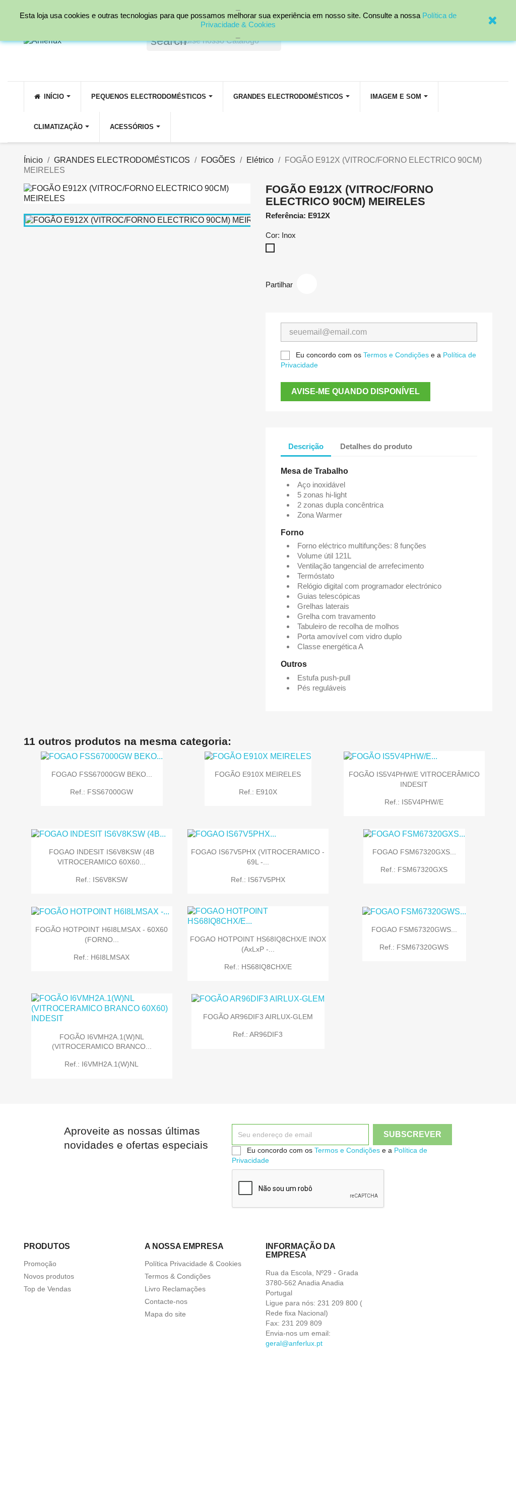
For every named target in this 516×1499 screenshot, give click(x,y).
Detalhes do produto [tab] (376, 446)
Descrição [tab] (306, 446)
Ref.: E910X (258, 792)
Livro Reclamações (175, 1289)
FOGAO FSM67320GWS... (414, 929)
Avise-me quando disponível (355, 391)
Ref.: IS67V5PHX (258, 880)
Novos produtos (49, 1276)
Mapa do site (165, 1314)
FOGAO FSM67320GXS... (414, 852)
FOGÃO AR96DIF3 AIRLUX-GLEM (258, 1017)
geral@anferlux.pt (294, 1343)
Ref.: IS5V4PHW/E (413, 802)
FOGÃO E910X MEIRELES (258, 774)
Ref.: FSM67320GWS (413, 947)
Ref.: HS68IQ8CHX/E (258, 967)
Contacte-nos (166, 1301)
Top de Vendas (47, 1289)
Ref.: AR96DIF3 (258, 1034)
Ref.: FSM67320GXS (413, 869)
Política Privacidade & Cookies (193, 1264)
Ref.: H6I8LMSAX (102, 957)
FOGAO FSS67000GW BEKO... (101, 774)
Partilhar (307, 284)
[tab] (428, 441)
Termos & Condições (178, 1276)
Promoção (40, 1264)
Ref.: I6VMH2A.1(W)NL (101, 1064)
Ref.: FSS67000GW (101, 792)
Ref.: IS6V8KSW (101, 880)
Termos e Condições (396, 355)
